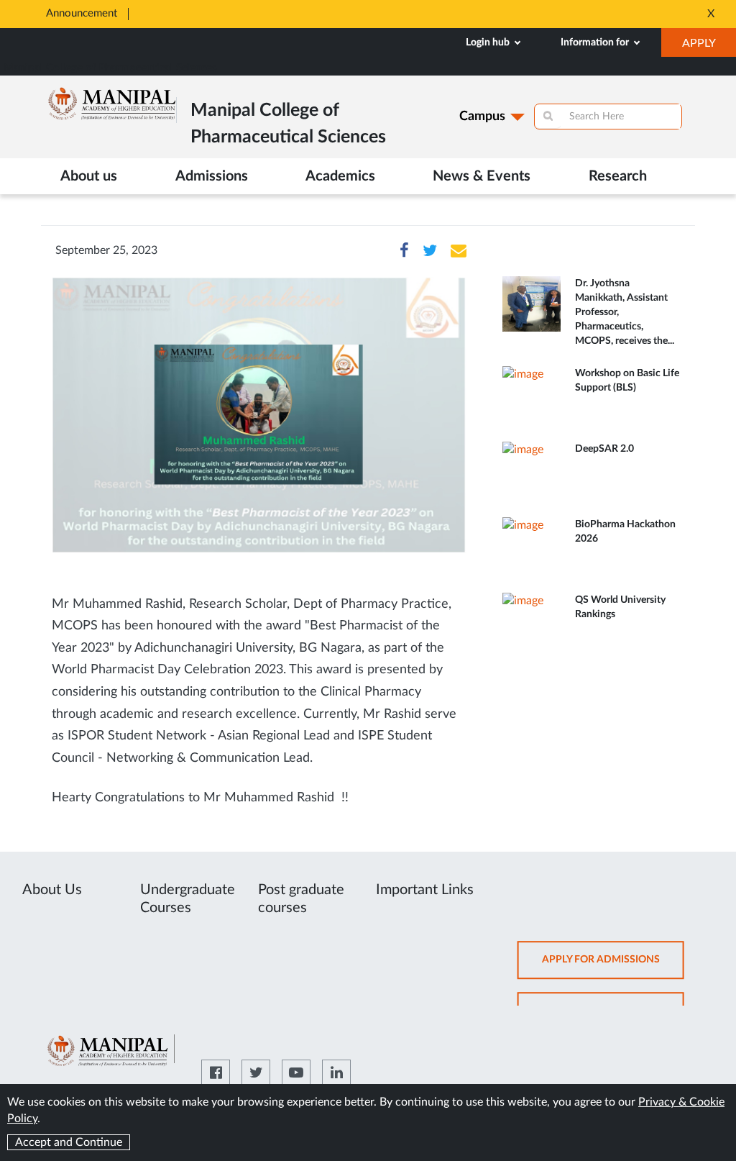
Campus (482, 116)
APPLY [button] (709, 47)
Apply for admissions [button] (613, 966)
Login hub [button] (489, 42)
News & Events (481, 176)
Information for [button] (596, 42)
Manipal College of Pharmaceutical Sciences (110, 68)
